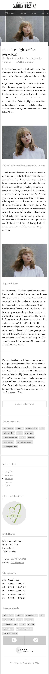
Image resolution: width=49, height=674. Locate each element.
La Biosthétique (31, 428)
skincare (31, 437)
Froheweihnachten (10, 437)
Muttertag (9, 478)
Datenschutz (29, 660)
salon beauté (8, 428)
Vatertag (9, 475)
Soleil (7, 485)
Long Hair (9, 471)
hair (42, 428)
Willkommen (10, 13)
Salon (23, 13)
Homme (8, 482)
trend (19, 433)
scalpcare (28, 433)
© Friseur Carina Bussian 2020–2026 (24, 663)
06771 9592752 (18, 559)
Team (33, 13)
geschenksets (8, 442)
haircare (19, 428)
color (22, 437)
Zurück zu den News (24, 404)
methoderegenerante (24, 442)
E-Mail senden (17, 562)
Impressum (19, 660)
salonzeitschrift (9, 433)
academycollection (10, 447)
